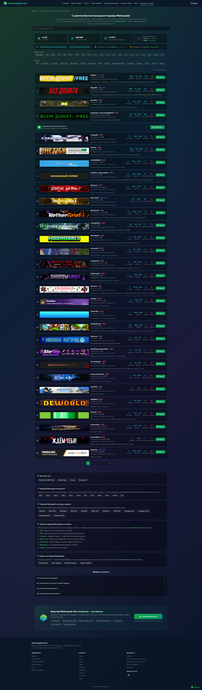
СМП (41, 532)
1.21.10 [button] (77, 54)
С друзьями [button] (130, 62)
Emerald (94, 411)
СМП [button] (100, 62)
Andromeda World (97, 373)
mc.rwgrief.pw (95, 325)
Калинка (94, 285)
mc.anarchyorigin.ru (96, 362)
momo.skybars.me (96, 76)
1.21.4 (71, 494)
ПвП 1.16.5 (74, 510)
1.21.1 (92, 494)
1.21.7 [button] (95, 54)
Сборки (81, 664)
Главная (34, 11)
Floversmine (95, 424)
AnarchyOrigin (96, 361)
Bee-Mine (94, 99)
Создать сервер (36, 664)
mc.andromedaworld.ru (97, 375)
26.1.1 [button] (59, 54)
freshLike (94, 449)
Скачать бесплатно (149, 616)
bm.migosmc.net (95, 89)
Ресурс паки (83, 670)
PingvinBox (95, 310)
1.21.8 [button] (89, 54)
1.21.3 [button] (119, 54)
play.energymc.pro (96, 136)
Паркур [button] (162, 62)
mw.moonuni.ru (95, 237)
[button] (101, 577)
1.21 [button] (137, 54)
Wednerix (94, 184)
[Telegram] (128, 675)
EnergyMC (94, 134)
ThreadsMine (95, 222)
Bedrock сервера (70, 562)
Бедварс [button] (139, 62)
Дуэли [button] (147, 62)
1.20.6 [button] (143, 54)
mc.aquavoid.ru (95, 388)
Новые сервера (85, 562)
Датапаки (82, 675)
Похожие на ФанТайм (46, 479)
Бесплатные (62, 479)
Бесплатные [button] (45, 62)
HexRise (93, 298)
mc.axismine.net (95, 174)
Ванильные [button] (92, 62)
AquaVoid (94, 386)
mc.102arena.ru (95, 337)
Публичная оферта (132, 664)
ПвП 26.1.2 (63, 510)
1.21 (122, 494)
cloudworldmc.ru (96, 161)
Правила (129, 656)
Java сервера (56, 562)
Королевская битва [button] (118, 62)
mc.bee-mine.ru (95, 101)
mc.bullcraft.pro (95, 199)
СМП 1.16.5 (117, 510)
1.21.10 (115, 494)
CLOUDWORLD (96, 159)
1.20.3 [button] (162, 54)
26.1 (85, 494)
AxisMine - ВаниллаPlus (99, 172)
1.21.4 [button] (113, 54)
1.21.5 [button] (107, 54)
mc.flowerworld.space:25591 (99, 438)
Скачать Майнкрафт (38, 661)
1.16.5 (63, 494)
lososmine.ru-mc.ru (96, 249)
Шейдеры (82, 667)
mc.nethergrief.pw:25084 (98, 211)
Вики (33, 667)
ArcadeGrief (95, 260)
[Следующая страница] (114, 462)
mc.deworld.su (95, 400)
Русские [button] (154, 62)
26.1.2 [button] (53, 54)
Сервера (34, 656)
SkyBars (93, 74)
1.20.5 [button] (149, 54)
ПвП (41, 530)
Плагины (81, 673)
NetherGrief (95, 209)
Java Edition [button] (39, 54)
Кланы (73, 479)
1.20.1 (107, 494)
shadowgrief (95, 272)
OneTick (93, 147)
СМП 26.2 (84, 510)
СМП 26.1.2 (106, 510)
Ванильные (43, 544)
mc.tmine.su (94, 224)
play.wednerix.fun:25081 (98, 186)
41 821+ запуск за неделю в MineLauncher (53, 46)
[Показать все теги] (101, 65)
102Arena (94, 335)
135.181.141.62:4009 (96, 451)
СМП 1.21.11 (95, 510)
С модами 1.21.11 (143, 510)
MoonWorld (95, 235)
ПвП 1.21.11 (52, 510)
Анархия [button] (83, 62)
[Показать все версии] (101, 57)
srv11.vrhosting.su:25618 (98, 425)
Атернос (42, 547)
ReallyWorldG (96, 323)
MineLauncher (121, 21)
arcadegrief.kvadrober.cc (98, 262)
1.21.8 (78, 494)
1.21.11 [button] (70, 54)
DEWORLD (94, 398)
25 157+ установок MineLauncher (80, 46)
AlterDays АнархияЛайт (99, 348)
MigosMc (94, 87)
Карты (81, 678)
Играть (161, 76)
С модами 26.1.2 (44, 515)
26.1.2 (56, 494)
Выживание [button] (74, 62)
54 (110, 462)
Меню (195, 3)
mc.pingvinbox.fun (96, 312)
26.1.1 (99, 494)
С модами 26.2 (129, 510)
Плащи (81, 661)
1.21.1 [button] (131, 54)
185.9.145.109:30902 (96, 413)
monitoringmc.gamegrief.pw (99, 114)
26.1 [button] (65, 54)
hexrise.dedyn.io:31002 (97, 300)
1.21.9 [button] (83, 54)
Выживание (44, 541)
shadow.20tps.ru (95, 274)
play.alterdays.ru (96, 350)
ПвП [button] (37, 62)
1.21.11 (48, 494)
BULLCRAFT (95, 197)
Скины (81, 659)
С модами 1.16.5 (59, 515)
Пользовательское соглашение (136, 661)
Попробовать (159, 126)
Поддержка (130, 667)
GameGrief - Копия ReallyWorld (102, 112)
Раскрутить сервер (37, 670)
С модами (43, 535)
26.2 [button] (47, 54)
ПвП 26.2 (42, 510)
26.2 (40, 494)
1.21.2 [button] (126, 54)
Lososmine (95, 247)
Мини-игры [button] (64, 62)
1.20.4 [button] (155, 54)
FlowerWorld (95, 436)
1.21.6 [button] (101, 54)
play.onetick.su (95, 148)
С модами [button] (55, 62)
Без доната (83, 479)
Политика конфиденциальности (136, 659)
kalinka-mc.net (95, 287)
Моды (81, 656)
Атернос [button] (106, 62)
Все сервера (43, 562)
